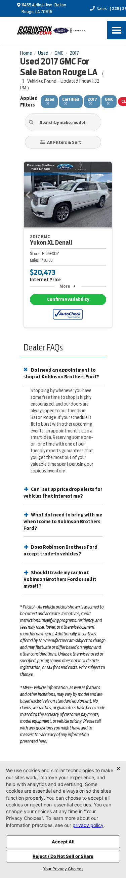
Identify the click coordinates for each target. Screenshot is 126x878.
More (64, 286)
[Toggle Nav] (116, 30)
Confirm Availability (68, 299)
